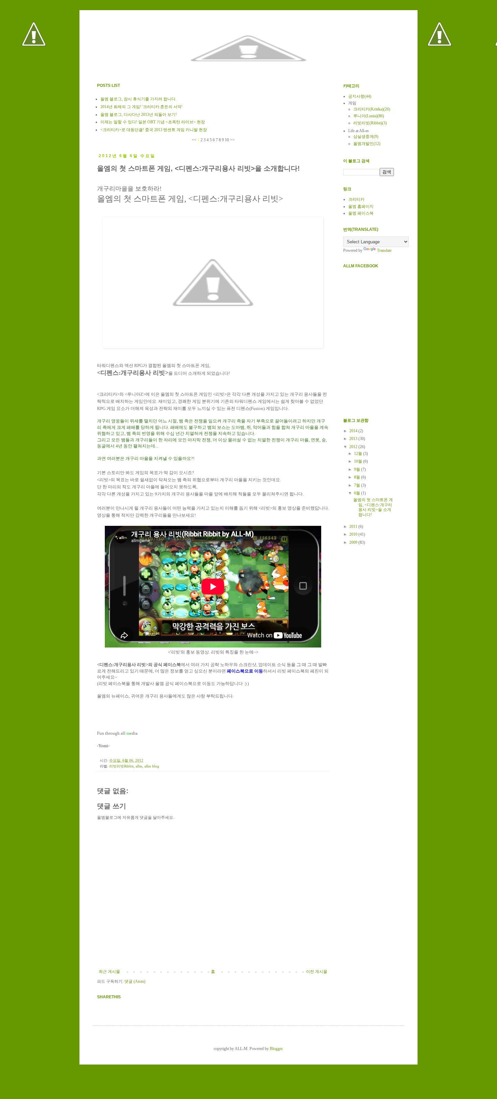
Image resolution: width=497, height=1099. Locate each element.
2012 (353, 446)
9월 (357, 469)
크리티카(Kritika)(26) (371, 109)
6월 (357, 493)
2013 (353, 438)
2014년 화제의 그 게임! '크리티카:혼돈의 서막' (141, 106)
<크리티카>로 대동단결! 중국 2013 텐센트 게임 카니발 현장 (153, 129)
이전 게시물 (316, 971)
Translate (384, 250)
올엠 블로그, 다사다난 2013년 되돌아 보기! (138, 114)
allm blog (151, 766)
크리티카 (356, 199)
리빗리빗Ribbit (121, 766)
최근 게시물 (109, 971)
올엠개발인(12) (366, 143)
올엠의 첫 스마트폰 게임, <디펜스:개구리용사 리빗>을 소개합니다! (373, 507)
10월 (358, 461)
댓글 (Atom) (134, 981)
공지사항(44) (359, 96)
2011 (353, 526)
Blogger (276, 1048)
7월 (357, 485)
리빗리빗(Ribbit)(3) (370, 123)
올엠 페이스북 (361, 213)
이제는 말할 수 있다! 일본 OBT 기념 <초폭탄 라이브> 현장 (152, 122)
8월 (357, 477)
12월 (358, 453)
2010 (353, 534)
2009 (353, 542)
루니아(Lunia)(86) (368, 116)
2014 (353, 431)
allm (139, 766)
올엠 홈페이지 (361, 206)
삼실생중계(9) (365, 136)
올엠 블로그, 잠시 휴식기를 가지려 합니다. (138, 99)
